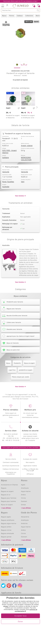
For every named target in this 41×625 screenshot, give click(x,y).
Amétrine (24, 524)
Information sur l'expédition (10, 473)
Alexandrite (25, 517)
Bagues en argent (7, 491)
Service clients (10, 459)
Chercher (38, 10)
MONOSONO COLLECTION (26, 158)
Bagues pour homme (8, 501)
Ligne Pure (12, 370)
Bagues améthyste (7, 520)
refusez (5, 606)
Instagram (20, 585)
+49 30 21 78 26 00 (12, 440)
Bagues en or (5, 495)
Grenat (23, 505)
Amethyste (25, 488)
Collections (29, 16)
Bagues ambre (6, 527)
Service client (10, 431)
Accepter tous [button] (20, 616)
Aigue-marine (26, 491)
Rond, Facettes (8, 182)
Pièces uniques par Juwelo (20, 377)
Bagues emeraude (7, 533)
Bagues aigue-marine (8, 524)
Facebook (14, 585)
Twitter (3, 585)
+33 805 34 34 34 (12, 438)
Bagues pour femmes (8, 498)
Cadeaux (20, 16)
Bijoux (4, 16)
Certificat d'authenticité (10, 466)
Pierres (11, 16)
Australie (5, 187)
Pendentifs (17, 363)
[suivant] (37, 107)
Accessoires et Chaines (9, 485)
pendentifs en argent (25, 370)
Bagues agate (6, 517)
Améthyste (25, 520)
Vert (22, 182)
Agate (23, 485)
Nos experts (30, 462)
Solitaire (5, 157)
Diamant (24, 501)
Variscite (5, 172)
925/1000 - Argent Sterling (9, 151)
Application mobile (30, 466)
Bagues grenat (6, 537)
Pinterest (9, 585)
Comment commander (11, 462)
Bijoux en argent (29, 363)
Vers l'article (19, 196)
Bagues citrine (6, 530)
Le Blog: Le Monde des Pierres (30, 470)
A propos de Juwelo (30, 459)
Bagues (3, 488)
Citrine (23, 498)
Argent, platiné (26, 146)
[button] (2, 5)
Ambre (23, 495)
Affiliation (30, 474)
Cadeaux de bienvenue (11, 469)
